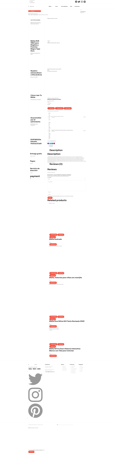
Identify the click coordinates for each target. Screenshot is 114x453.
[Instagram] (82, 2)
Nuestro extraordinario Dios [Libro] (36, 73)
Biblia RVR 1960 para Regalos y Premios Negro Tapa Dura (35, 46)
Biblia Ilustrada (55, 239)
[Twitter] (79, 2)
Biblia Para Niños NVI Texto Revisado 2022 (66, 321)
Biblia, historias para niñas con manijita (65, 278)
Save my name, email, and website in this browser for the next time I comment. (60, 196)
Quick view (61, 234)
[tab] (67, 145)
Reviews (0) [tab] (56, 164)
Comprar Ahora (59, 108)
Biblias (32, 14)
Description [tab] (56, 150)
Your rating (49, 177)
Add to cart (51, 108)
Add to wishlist (68, 108)
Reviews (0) (51, 146)
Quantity (48, 104)
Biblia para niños (35, 14)
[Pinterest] (84, 2)
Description (51, 145)
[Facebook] (76, 2)
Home (29, 14)
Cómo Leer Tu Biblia (36, 96)
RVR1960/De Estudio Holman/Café (36, 142)
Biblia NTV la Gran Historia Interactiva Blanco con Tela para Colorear (62, 130)
